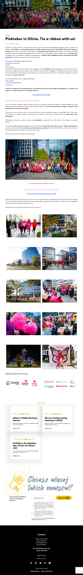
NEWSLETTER (41, 556)
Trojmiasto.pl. (9, 84)
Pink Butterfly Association (12, 63)
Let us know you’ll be (41, 94)
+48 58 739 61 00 (41, 550)
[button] (70, 3)
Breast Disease (9, 67)
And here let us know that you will (41, 193)
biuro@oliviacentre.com (41, 548)
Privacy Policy (41, 558)
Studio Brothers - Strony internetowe (41, 571)
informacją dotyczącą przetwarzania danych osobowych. (43, 518)
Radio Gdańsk (9, 80)
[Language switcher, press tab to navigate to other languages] (75, 3)
